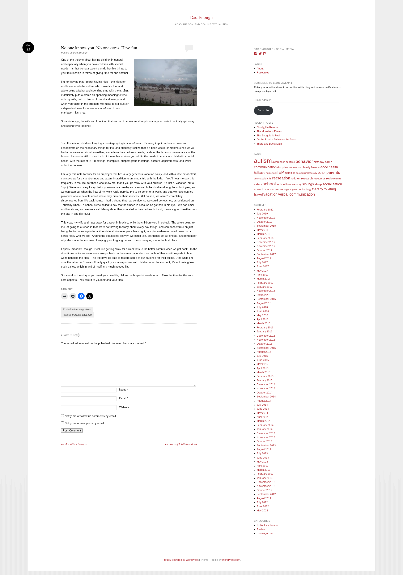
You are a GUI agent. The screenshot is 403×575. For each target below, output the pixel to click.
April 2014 (262, 417)
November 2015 (266, 339)
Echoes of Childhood (181, 444)
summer (277, 189)
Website (124, 407)
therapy (317, 189)
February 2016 (265, 327)
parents (76, 314)
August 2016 (264, 303)
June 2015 (263, 360)
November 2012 (266, 486)
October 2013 (264, 441)
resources (320, 178)
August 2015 (264, 351)
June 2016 (263, 311)
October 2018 (264, 221)
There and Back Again (269, 143)
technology (305, 189)
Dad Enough (201, 17)
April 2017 (262, 274)
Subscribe (263, 110)
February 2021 (265, 209)
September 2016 (266, 299)
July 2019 (262, 213)
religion (296, 178)
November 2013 (266, 437)
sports (268, 189)
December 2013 (266, 433)
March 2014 (263, 420)
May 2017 (262, 270)
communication (265, 167)
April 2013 (262, 465)
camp (328, 161)
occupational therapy (306, 173)
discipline (282, 167)
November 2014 (266, 388)
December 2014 (266, 384)
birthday (319, 161)
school (269, 183)
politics (257, 178)
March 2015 (263, 372)
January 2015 (264, 380)
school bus (283, 184)
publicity (267, 178)
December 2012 (266, 482)
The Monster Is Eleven (269, 131)
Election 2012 (295, 167)
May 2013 (262, 461)
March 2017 (263, 278)
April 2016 (262, 319)
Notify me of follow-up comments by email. (91, 416)
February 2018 (265, 238)
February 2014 (265, 425)
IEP (280, 172)
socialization (332, 184)
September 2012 (266, 494)
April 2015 (262, 368)
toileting (330, 189)
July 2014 (262, 404)
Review (261, 529)
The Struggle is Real (268, 135)
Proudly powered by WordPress (180, 559)
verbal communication (296, 194)
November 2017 (266, 246)
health (333, 167)
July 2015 (262, 355)
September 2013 (266, 445)
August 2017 (264, 258)
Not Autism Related (268, 525)
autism (263, 160)
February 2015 (265, 376)
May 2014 (262, 413)
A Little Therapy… (75, 444)
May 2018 (262, 230)
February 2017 (265, 282)
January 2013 (264, 478)
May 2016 (262, 315)
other (322, 173)
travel (258, 194)
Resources (263, 72)
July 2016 (262, 307)
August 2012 (264, 498)
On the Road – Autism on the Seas (276, 139)
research (307, 178)
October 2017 (264, 250)
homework (271, 173)
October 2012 (264, 490)
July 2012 (262, 502)
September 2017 (266, 254)
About (260, 68)
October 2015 (264, 343)
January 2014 (264, 429)
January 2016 (264, 331)
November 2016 (266, 290)
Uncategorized (82, 309)
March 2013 (263, 469)
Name (123, 389)
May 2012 (262, 510)
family (306, 167)
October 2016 (264, 295)
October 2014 (264, 392)
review (330, 178)
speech (259, 189)
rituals (338, 178)
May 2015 (262, 364)
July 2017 (262, 262)
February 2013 (265, 473)
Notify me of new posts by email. (85, 423)
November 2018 (266, 217)
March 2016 (263, 323)
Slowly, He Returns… (269, 127)
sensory (297, 184)
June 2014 (263, 408)
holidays (259, 172)
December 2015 (266, 335)
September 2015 (266, 347)
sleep (318, 184)
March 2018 (263, 234)
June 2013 (263, 457)
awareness (278, 162)
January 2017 (264, 286)
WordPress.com (231, 559)
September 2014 (266, 396)
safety (258, 184)
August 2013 (264, 449)
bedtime (290, 162)
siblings (308, 184)
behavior (304, 161)
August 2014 (264, 400)
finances (316, 167)
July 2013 (262, 453)
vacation (87, 314)
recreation (281, 178)
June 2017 (263, 266)
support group (291, 189)
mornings (290, 172)
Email (123, 398)
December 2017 (266, 242)
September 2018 (266, 225)
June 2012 (263, 506)
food (324, 167)
